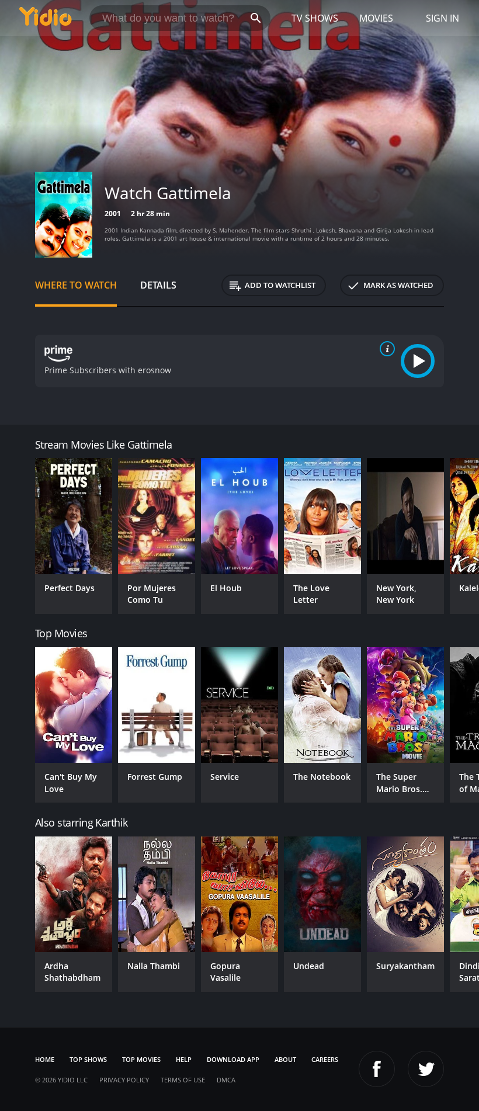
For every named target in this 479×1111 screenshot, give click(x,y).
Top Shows (88, 1059)
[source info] (385, 348)
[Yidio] (45, 18)
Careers (324, 1059)
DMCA (226, 1079)
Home (44, 1059)
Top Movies (141, 1059)
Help (184, 1059)
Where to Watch (76, 285)
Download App (233, 1059)
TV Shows (314, 18)
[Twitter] (426, 1069)
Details (158, 285)
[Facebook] (377, 1069)
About (285, 1059)
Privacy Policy (124, 1079)
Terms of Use (183, 1079)
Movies (376, 18)
